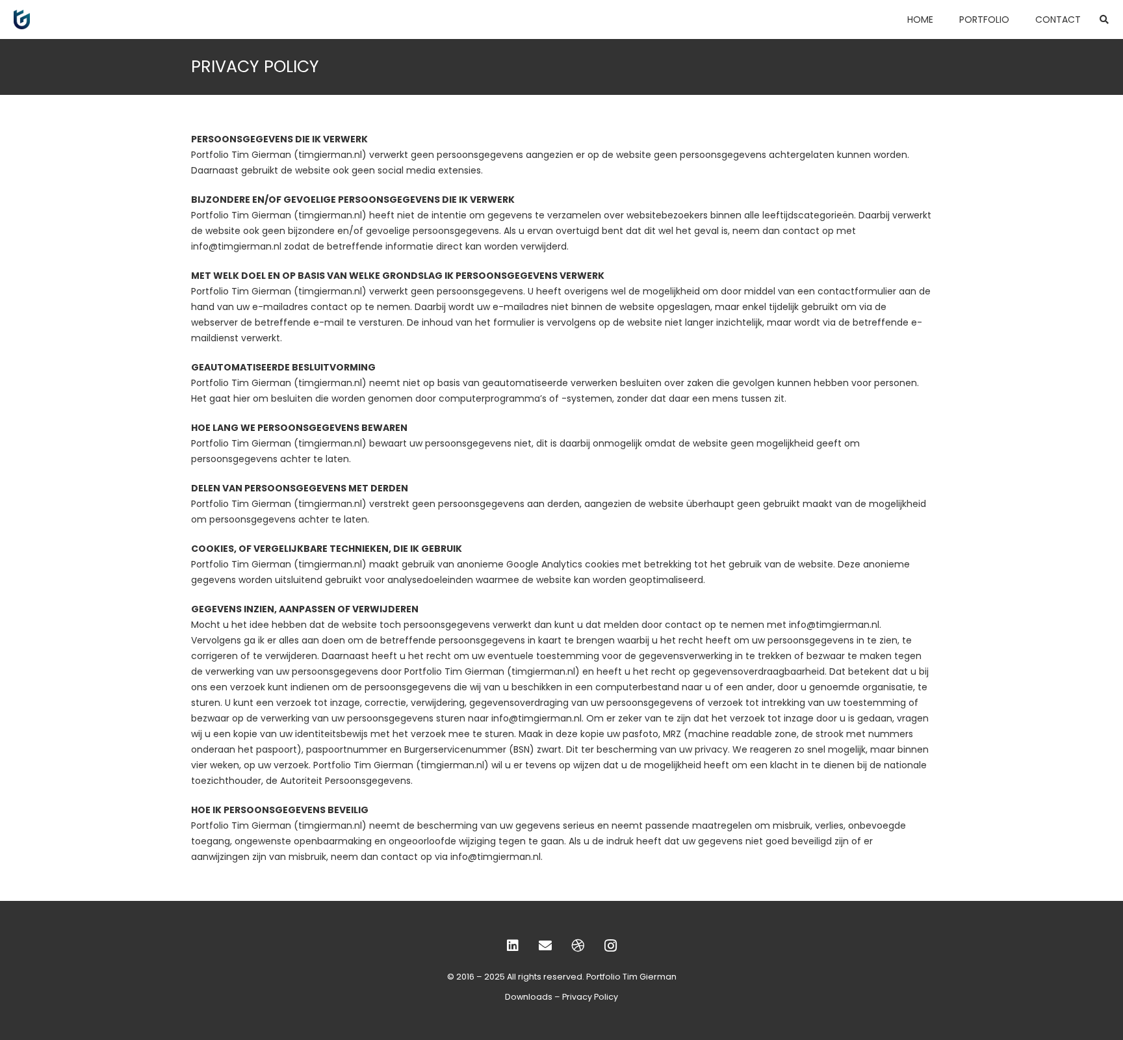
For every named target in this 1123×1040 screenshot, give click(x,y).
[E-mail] (545, 946)
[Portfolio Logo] (22, 19)
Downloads (528, 996)
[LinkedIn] (513, 946)
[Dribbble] (578, 946)
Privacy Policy (590, 996)
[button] (1104, 19)
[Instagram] (610, 946)
